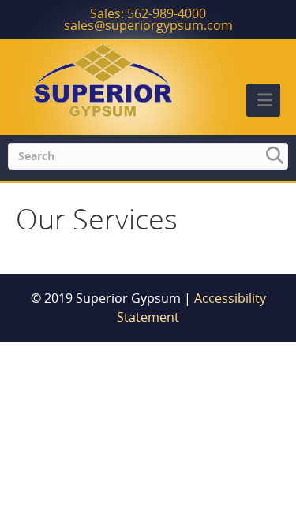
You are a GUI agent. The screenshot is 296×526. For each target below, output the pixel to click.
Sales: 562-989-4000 (148, 13)
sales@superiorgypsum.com (148, 25)
